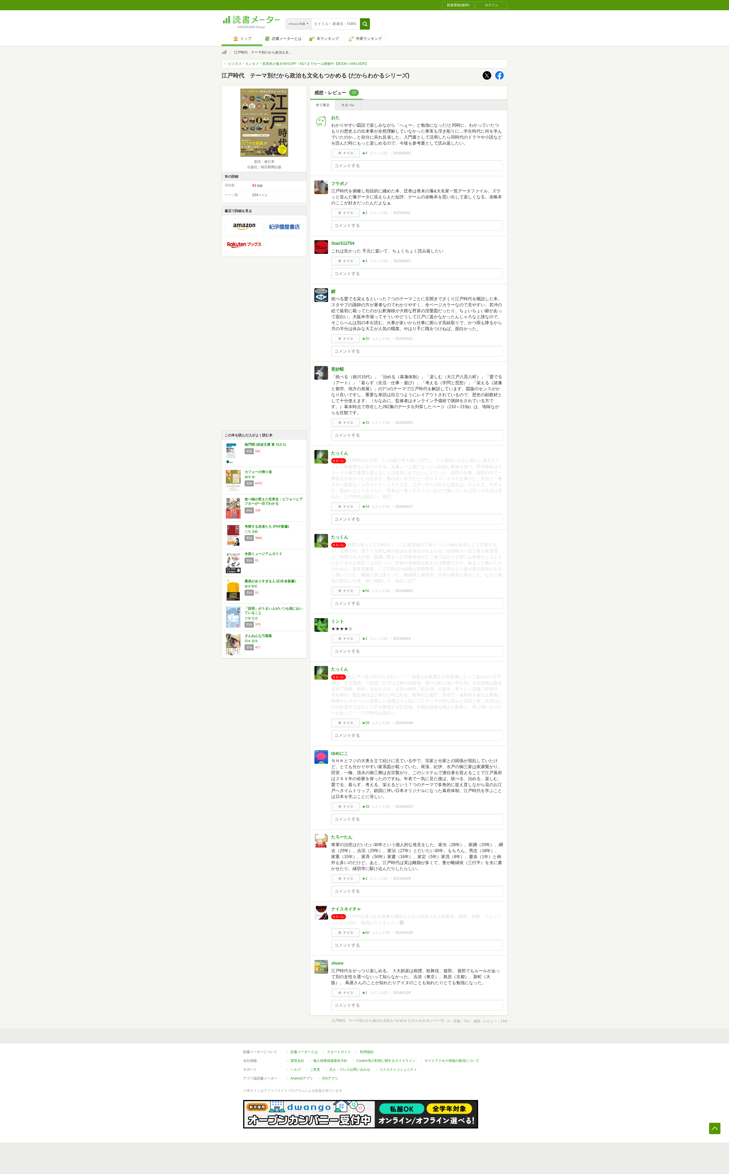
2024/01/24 (402, 992)
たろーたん (342, 836)
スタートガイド (339, 1052)
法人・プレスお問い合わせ (349, 1069)
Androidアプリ (301, 1078)
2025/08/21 (402, 261)
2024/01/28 (404, 932)
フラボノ (339, 183)
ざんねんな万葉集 (258, 636)
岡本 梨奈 (251, 641)
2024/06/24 (402, 638)
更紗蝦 (337, 369)
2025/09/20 (402, 153)
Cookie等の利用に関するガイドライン (386, 1060)
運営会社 (297, 1060)
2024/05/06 (404, 723)
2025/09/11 (402, 213)
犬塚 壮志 (251, 618)
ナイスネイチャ (346, 908)
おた (335, 117)
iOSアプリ (330, 1078)
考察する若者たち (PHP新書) (267, 527)
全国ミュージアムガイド (263, 554)
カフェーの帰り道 (258, 472)
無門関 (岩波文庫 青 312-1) (265, 445)
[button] (365, 24)
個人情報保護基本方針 (330, 1060)
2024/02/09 (402, 878)
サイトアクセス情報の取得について (452, 1060)
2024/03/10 (404, 806)
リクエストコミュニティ (398, 1069)
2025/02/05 (404, 422)
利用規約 (367, 1052)
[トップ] (224, 53)
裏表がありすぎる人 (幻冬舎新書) (270, 581)
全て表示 (322, 105)
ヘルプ (295, 1069)
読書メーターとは (304, 1052)
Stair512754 (342, 243)
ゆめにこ (339, 753)
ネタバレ (348, 105)
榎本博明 (251, 586)
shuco (337, 963)
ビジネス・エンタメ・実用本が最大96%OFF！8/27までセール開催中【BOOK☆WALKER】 (298, 64)
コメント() (379, 153)
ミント (337, 621)
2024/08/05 (404, 591)
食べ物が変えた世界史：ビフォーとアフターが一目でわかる (274, 501)
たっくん (339, 453)
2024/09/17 (404, 506)
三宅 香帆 (251, 531)
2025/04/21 (404, 338)
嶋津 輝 (250, 477)
